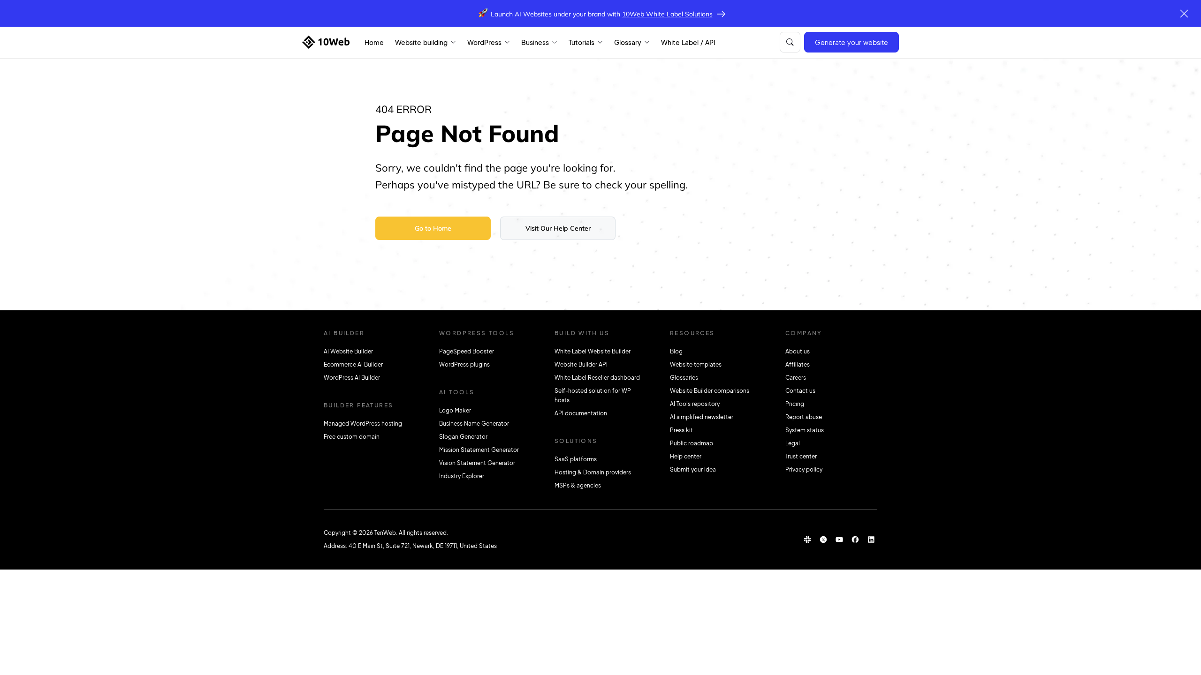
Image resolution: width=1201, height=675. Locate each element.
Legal (792, 443)
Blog (676, 351)
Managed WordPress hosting (363, 423)
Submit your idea (693, 469)
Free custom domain (352, 436)
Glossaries (684, 377)
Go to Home (433, 228)
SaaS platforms (576, 459)
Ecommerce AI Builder (353, 364)
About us (797, 351)
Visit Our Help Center (558, 228)
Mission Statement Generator (479, 449)
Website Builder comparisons (709, 390)
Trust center (801, 456)
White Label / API (688, 42)
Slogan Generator (463, 436)
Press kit (681, 430)
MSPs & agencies (578, 485)
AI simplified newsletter (701, 416)
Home (374, 42)
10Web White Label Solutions (667, 14)
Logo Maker (455, 410)
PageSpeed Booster (466, 351)
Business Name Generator (474, 423)
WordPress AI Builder (352, 377)
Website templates (696, 364)
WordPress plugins (464, 364)
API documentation (581, 413)
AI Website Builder (348, 351)
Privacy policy (803, 469)
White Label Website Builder (593, 351)
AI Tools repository (695, 403)
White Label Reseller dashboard (597, 377)
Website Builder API (581, 364)
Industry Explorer (461, 476)
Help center (685, 456)
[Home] (326, 42)
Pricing (794, 403)
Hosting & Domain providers (593, 472)
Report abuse (803, 416)
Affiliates (797, 364)
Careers (795, 377)
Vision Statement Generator (477, 462)
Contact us (800, 390)
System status (804, 430)
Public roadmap (691, 443)
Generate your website (851, 42)
